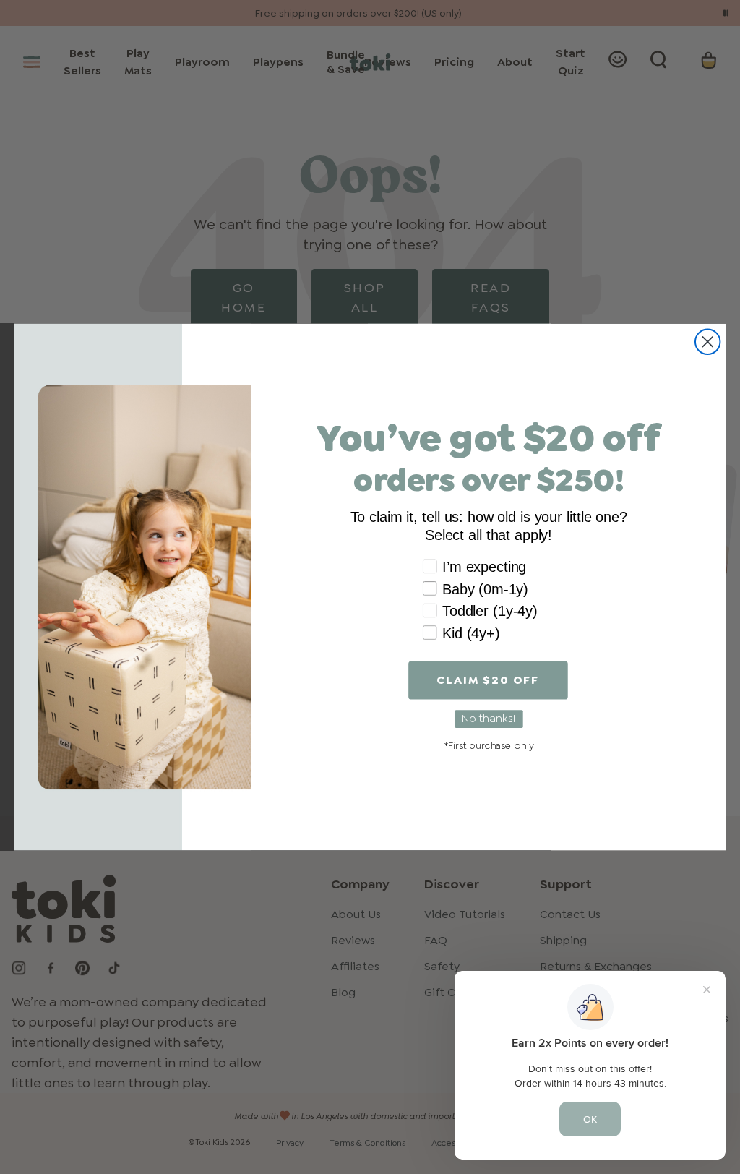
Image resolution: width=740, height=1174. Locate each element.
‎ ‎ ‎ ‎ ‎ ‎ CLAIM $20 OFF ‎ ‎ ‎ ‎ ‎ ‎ (488, 679)
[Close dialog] (707, 342)
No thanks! (489, 719)
